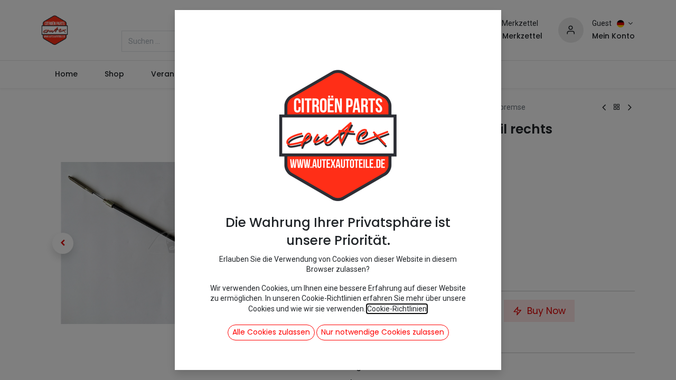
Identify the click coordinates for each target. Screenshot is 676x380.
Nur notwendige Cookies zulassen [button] (382, 332)
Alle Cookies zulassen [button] (271, 332)
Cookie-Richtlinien (397, 309)
